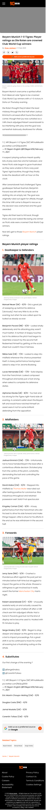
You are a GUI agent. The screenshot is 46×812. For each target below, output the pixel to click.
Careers (5, 780)
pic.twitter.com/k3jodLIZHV (14, 145)
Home (4, 756)
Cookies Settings (33, 784)
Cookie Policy (8, 776)
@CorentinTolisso (13, 673)
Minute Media (13, 793)
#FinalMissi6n (37, 142)
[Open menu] (3, 3)
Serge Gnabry (29, 746)
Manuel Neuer (18, 746)
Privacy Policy (32, 772)
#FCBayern (11, 142)
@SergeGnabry (12, 669)
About (4, 772)
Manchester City (26, 591)
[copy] (16, 52)
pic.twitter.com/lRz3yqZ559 (14, 683)
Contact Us (31, 776)
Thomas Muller (20, 488)
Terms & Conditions (35, 780)
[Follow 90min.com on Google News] (40, 728)
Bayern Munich (29, 231)
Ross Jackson (10, 48)
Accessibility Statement (7, 786)
